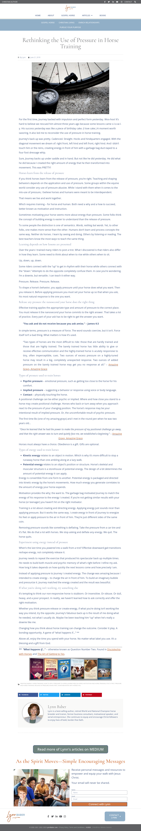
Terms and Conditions (76, 827)
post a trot (110, 683)
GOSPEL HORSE (68, 15)
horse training (37, 683)
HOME (38, 15)
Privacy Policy (63, 827)
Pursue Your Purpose (70, 27)
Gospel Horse (48, 22)
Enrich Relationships (89, 22)
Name (73, 789)
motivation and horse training (94, 683)
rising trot (53, 685)
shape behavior (63, 685)
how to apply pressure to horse (55, 683)
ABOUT (51, 15)
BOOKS (103, 15)
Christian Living (66, 22)
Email (73, 796)
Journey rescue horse (75, 683)
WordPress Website (102, 827)
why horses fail (75, 685)
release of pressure (42, 685)
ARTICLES (86, 15)
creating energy (26, 683)
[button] (28, 695)
